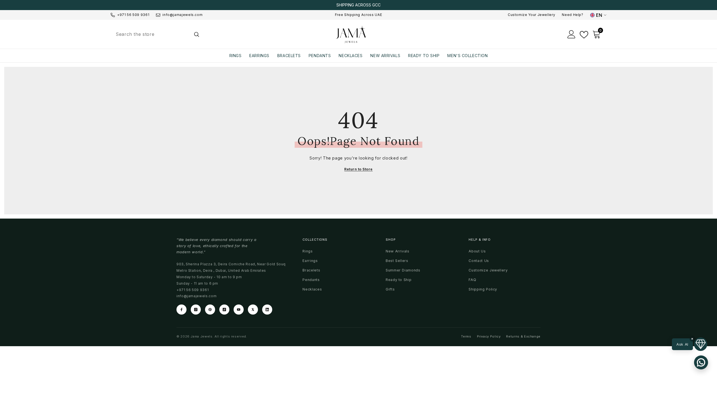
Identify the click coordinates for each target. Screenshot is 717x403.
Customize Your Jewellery (531, 15)
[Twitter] (253, 309)
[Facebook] (181, 309)
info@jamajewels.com (182, 15)
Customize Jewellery (488, 270)
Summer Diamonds (403, 270)
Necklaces (312, 289)
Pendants (311, 280)
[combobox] (150, 34)
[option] (358, 5)
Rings (307, 251)
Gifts (390, 289)
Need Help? (572, 15)
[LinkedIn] (267, 309)
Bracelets (311, 270)
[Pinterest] (210, 309)
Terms (466, 336)
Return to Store (358, 169)
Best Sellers (397, 261)
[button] (689, 344)
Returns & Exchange (523, 336)
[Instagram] (196, 309)
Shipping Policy (483, 289)
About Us (477, 251)
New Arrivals (397, 251)
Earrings (310, 261)
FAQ (472, 280)
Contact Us (479, 261)
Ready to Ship (398, 280)
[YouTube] (239, 309)
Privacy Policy (489, 336)
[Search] (157, 34)
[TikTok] (224, 309)
